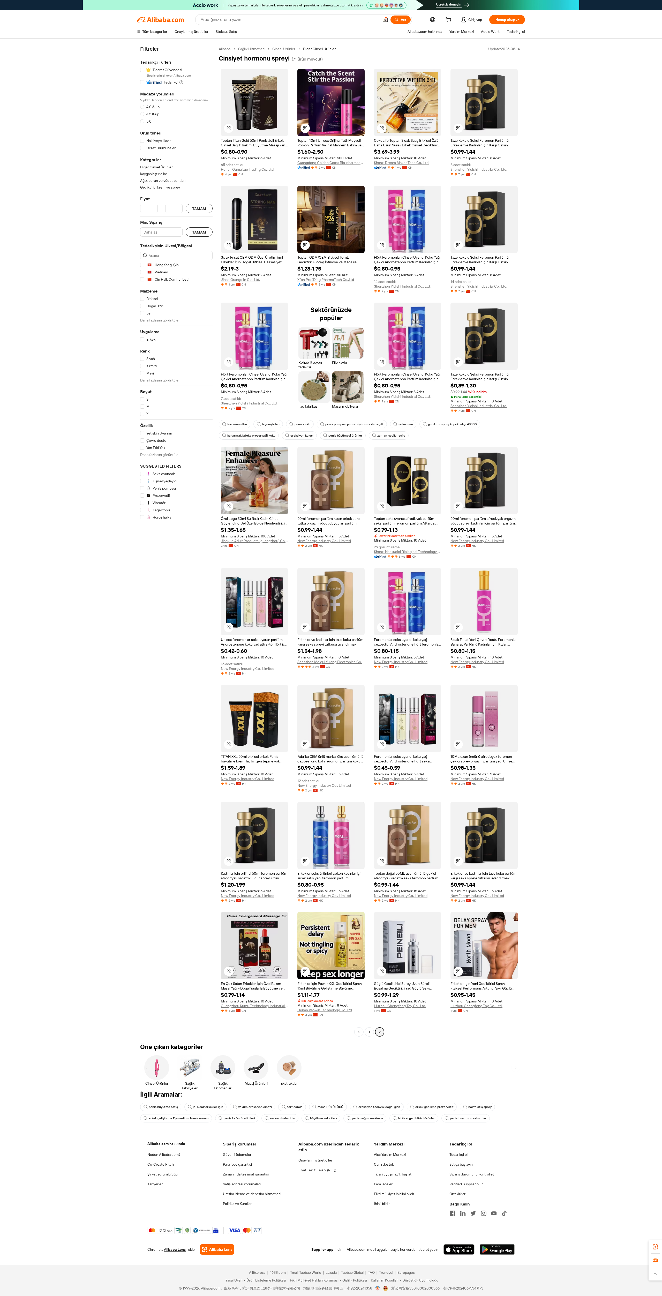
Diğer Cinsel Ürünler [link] (319, 49)
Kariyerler (155, 1184)
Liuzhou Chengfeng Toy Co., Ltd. (400, 1006)
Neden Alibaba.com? (163, 1154)
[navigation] (176, 541)
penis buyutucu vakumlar (468, 1118)
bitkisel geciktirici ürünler (416, 1118)
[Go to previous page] (359, 1032)
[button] (385, 20)
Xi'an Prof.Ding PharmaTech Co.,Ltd (325, 280)
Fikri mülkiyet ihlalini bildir (394, 1194)
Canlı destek (384, 1164)
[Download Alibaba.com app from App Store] (459, 1249)
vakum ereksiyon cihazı (255, 1107)
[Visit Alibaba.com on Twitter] (473, 1213)
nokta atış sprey (480, 1107)
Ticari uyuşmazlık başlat (392, 1174)
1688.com (278, 1272)
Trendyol (386, 1272)
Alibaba (224, 49)
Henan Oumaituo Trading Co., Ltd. (247, 169)
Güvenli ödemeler (237, 1154)
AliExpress (257, 1272)
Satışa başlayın (461, 1164)
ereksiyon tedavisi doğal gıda (379, 1107)
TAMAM (199, 208)
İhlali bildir (382, 1204)
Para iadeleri (383, 1184)
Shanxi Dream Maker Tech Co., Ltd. (401, 163)
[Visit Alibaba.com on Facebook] (452, 1213)
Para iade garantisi (237, 1164)
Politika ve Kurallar (237, 1204)
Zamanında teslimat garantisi (246, 1174)
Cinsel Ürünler (283, 49)
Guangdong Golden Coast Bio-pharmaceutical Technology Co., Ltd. (331, 163)
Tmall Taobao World (305, 1272)
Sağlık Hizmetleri (251, 49)
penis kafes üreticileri (239, 1118)
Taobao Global (352, 1272)
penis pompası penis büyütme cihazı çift (354, 424)
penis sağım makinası (367, 1118)
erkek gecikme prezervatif (434, 1107)
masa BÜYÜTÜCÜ (330, 1107)
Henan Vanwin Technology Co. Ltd (324, 1010)
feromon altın (237, 424)
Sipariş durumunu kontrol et (471, 1174)
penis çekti (302, 424)
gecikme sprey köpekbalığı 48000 (452, 424)
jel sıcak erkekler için (208, 1107)
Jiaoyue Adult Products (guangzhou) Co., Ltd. (254, 541)
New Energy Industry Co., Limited (324, 541)
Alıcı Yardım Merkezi (390, 1154)
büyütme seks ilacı (323, 1118)
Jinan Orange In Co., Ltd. (240, 280)
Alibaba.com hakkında (166, 1144)
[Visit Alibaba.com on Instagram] (483, 1213)
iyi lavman (405, 424)
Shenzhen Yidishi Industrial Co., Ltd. (478, 169)
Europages (406, 1272)
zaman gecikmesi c (391, 435)
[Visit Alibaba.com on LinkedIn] (463, 1213)
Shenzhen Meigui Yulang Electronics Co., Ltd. (331, 662)
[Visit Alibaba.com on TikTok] (504, 1213)
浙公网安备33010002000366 (415, 1288)
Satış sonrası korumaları (242, 1184)
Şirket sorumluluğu (162, 1174)
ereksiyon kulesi (301, 435)
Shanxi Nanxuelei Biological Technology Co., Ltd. (407, 552)
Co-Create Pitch (160, 1164)
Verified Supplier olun (466, 1184)
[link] (655, 1247)
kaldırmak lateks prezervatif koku (251, 435)
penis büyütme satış (163, 1107)
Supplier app (322, 1249)
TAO (371, 1272)
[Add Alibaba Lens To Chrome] (217, 1249)
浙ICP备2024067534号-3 (463, 1288)
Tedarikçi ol (458, 1154)
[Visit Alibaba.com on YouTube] (494, 1213)
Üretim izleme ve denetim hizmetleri (252, 1194)
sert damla (295, 1107)
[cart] (449, 20)
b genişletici (271, 424)
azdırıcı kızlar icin (282, 1118)
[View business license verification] (377, 1288)
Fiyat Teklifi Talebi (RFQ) (317, 1170)
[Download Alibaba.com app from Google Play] (497, 1249)
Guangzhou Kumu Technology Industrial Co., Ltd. (254, 1006)
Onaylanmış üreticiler (315, 1160)
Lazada (331, 1272)
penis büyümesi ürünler (345, 435)
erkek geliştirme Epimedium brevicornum (179, 1118)
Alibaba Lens (175, 1249)
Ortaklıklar (457, 1194)
